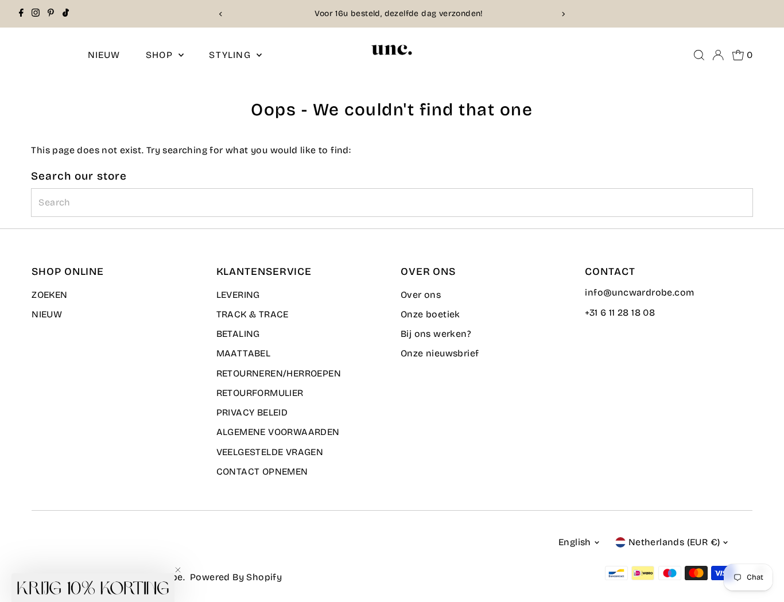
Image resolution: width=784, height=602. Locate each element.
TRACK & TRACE (252, 314)
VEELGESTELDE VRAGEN (270, 451)
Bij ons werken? (436, 333)
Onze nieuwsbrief (440, 353)
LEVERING (238, 294)
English (574, 542)
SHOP (161, 54)
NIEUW (104, 54)
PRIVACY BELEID (252, 412)
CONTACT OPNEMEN (262, 471)
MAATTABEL (243, 353)
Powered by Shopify (236, 577)
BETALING (238, 333)
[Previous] (221, 14)
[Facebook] (21, 14)
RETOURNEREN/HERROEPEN (278, 373)
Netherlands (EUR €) (674, 542)
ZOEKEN (49, 294)
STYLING (231, 54)
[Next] (563, 14)
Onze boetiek (430, 314)
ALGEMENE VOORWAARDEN (278, 431)
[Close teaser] (178, 570)
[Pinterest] (51, 14)
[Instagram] (35, 14)
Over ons (421, 294)
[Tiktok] (66, 14)
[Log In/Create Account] (718, 55)
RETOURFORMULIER (260, 392)
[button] (92, 587)
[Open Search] (699, 55)
